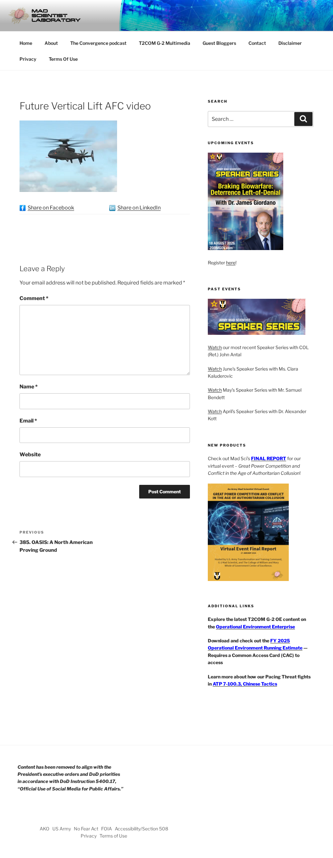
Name (29, 387)
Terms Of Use (63, 59)
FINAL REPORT (268, 458)
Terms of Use (113, 836)
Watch (215, 347)
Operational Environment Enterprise (255, 626)
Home (26, 43)
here (230, 262)
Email (28, 421)
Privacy (28, 59)
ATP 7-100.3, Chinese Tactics (245, 684)
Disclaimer (290, 43)
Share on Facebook (51, 208)
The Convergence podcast (98, 43)
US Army (61, 828)
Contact (257, 43)
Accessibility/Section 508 (141, 828)
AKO (44, 828)
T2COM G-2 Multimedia (164, 43)
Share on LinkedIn (139, 208)
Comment (34, 298)
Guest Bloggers (219, 43)
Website (30, 454)
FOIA (106, 828)
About (51, 43)
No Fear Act (86, 828)
